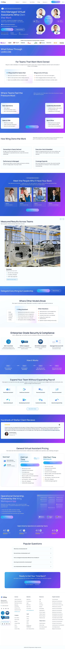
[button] (61, 219)
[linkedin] (8, 608)
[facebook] (1, 608)
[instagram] (3, 608)
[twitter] (6, 608)
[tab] (32, 548)
